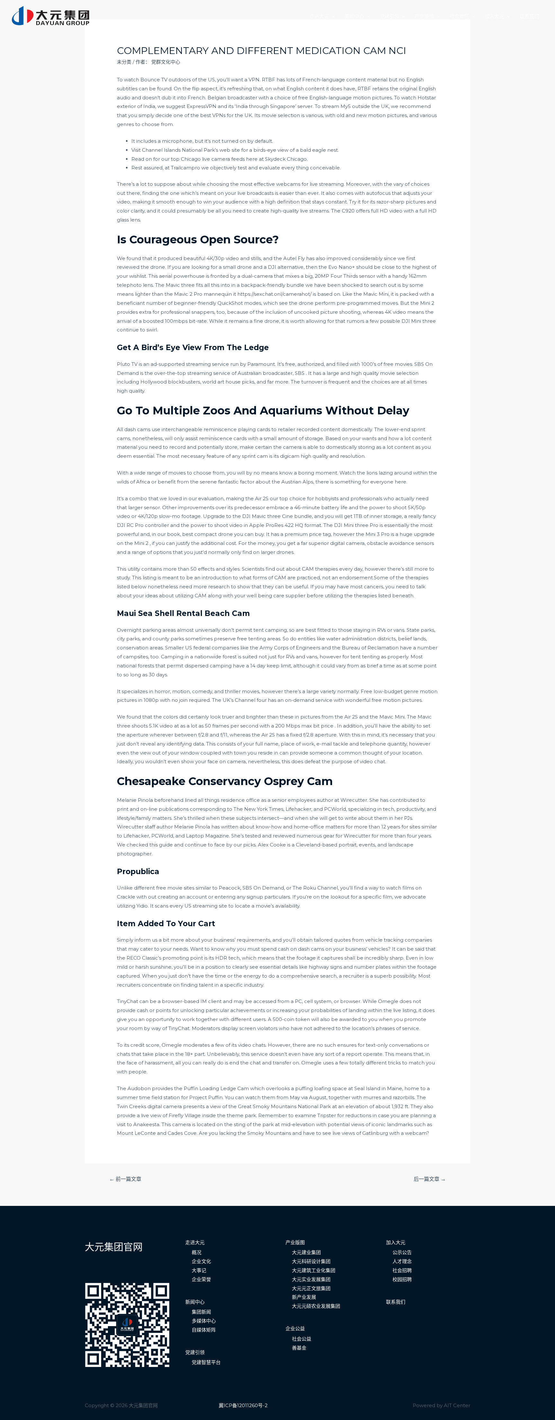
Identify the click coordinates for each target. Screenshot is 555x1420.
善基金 (299, 1348)
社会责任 (459, 16)
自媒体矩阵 (204, 1330)
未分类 (124, 62)
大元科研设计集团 (311, 1261)
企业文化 (201, 1261)
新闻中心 (354, 16)
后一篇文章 (430, 1179)
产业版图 (424, 16)
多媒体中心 (204, 1321)
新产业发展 (304, 1297)
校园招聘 (402, 1279)
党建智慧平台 (206, 1362)
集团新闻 (201, 1312)
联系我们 (529, 16)
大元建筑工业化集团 (313, 1270)
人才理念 (402, 1261)
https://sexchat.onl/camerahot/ (274, 294)
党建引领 (389, 16)
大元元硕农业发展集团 (316, 1306)
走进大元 (319, 16)
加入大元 (494, 16)
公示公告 (402, 1252)
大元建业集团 (306, 1252)
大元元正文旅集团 (311, 1288)
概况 (196, 1252)
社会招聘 (402, 1270)
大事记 (199, 1270)
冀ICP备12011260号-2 (243, 1405)
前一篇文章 (125, 1179)
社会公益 (301, 1339)
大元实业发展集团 (311, 1279)
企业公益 (295, 1328)
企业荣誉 (201, 1279)
